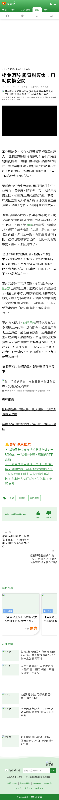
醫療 (37, 9)
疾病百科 (48, 783)
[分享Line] (22, 15)
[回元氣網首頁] (11, 3)
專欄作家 (39, 788)
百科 (46, 9)
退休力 (19, 788)
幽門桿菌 (29, 322)
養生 (13, 9)
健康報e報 (14, 770)
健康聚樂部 (25, 783)
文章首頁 (28, 788)
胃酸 (29, 225)
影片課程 (8, 611)
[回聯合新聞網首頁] (4, 4)
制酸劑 (6, 288)
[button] (55, 9)
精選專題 (37, 783)
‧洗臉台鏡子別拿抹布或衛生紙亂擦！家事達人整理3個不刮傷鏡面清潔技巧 (28, 479)
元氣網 (11, 69)
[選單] (55, 4)
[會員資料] (50, 4)
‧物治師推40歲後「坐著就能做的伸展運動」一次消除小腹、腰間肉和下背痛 (29, 454)
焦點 (4, 9)
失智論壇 (25, 9)
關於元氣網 (12, 783)
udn (4, 69)
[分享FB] (7, 15)
